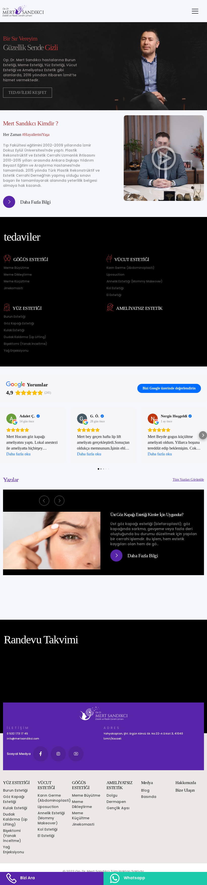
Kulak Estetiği (14, 330)
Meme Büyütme (16, 268)
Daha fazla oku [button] (18, 454)
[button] (4, 435)
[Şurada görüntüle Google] (11, 419)
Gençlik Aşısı (118, 807)
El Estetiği (114, 295)
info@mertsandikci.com (23, 739)
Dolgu (112, 795)
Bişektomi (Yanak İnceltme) (25, 344)
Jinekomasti (13, 288)
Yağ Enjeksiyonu (16, 350)
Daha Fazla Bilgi (35, 202)
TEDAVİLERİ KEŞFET (27, 92)
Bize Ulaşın (185, 790)
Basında (148, 796)
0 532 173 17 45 (17, 733)
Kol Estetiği (115, 288)
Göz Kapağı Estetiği (19, 323)
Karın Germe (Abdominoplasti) (130, 268)
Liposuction (115, 274)
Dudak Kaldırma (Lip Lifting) (25, 337)
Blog (145, 790)
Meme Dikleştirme (18, 274)
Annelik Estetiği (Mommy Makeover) (135, 281)
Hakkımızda (185, 782)
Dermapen (116, 801)
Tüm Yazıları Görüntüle (188, 480)
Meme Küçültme (17, 281)
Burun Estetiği (14, 316)
